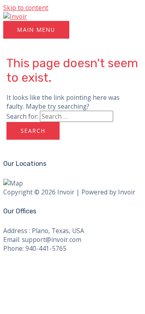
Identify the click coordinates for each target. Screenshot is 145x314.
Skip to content (25, 7)
